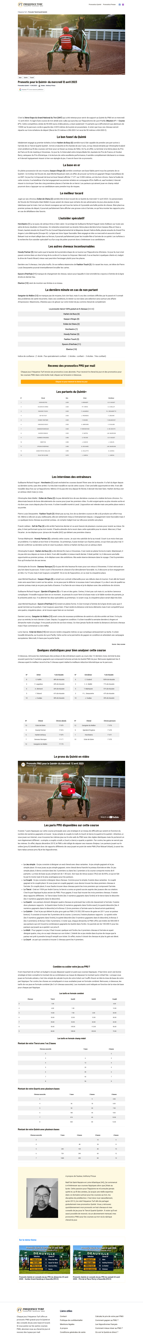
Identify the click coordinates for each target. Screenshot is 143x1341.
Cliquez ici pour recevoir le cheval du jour (71, 382)
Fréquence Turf (22, 12)
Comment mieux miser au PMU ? (109, 1328)
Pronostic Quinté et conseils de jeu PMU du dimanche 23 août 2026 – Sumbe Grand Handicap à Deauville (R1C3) (43, 1278)
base (20, 77)
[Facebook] (120, 5)
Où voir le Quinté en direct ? (106, 1332)
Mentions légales (67, 1324)
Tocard (32, 77)
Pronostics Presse (109, 4)
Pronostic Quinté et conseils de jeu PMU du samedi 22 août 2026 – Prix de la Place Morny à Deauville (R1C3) (96, 1278)
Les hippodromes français (106, 1324)
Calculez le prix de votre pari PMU (109, 1316)
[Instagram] (123, 5)
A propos (64, 1328)
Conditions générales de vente (72, 1332)
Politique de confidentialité (71, 1320)
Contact (63, 1316)
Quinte (26, 77)
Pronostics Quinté (95, 4)
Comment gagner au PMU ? (106, 1320)
